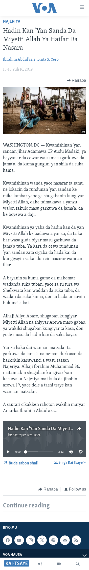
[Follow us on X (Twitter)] (42, 540)
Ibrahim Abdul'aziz (19, 60)
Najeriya (11, 21)
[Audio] (40, 564)
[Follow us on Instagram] (30, 540)
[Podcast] (53, 540)
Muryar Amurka (27, 435)
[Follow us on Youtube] (19, 540)
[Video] (59, 564)
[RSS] (76, 540)
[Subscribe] (64, 540)
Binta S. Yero (48, 60)
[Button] (76, 80)
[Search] (77, 564)
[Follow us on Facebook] (7, 540)
